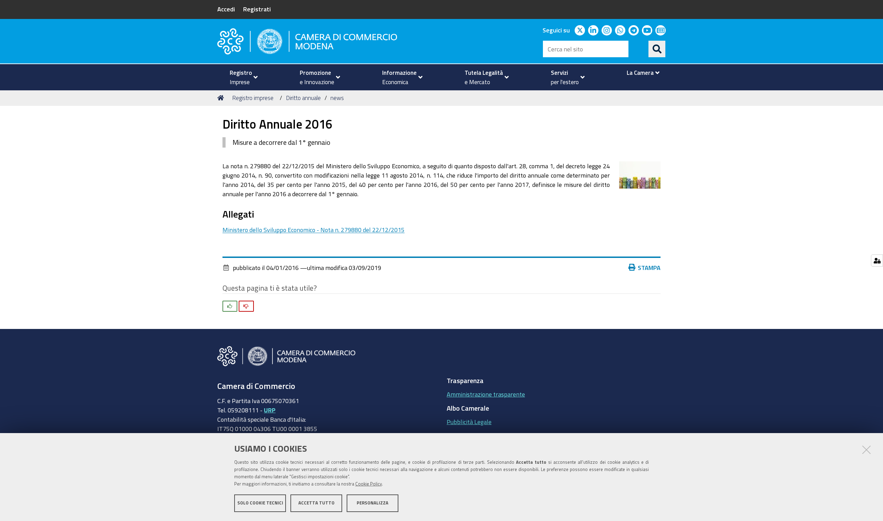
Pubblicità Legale (469, 422)
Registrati (257, 9)
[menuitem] (240, 77)
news (337, 98)
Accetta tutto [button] (316, 503)
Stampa (649, 267)
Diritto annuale (303, 98)
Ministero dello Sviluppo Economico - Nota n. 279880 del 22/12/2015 (313, 230)
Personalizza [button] (372, 503)
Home (221, 97)
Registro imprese (253, 98)
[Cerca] (657, 49)
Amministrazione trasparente (486, 394)
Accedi (226, 9)
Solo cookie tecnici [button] (260, 503)
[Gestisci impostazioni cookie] (877, 260)
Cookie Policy (368, 484)
